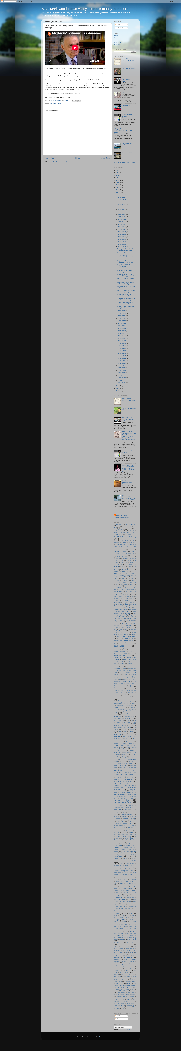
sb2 (126, 917)
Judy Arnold (132, 731)
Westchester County (119, 1005)
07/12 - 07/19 (122, 316)
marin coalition (122, 767)
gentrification (126, 681)
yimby (121, 1007)
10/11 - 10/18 (122, 222)
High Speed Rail (121, 700)
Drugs (131, 642)
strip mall (124, 961)
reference (116, 890)
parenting (123, 843)
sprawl (121, 952)
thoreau (133, 978)
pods (128, 856)
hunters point (124, 714)
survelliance (117, 967)
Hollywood (122, 702)
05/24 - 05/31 (122, 333)
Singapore (132, 935)
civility (130, 593)
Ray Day (129, 885)
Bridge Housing (127, 570)
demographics (118, 627)
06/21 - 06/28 (122, 323)
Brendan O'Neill (123, 568)
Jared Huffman (127, 723)
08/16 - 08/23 (122, 241)
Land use (129, 741)
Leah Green (123, 749)
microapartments (127, 814)
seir (131, 926)
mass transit (129, 807)
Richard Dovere (122, 896)
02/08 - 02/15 (122, 370)
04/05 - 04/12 (122, 350)
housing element (119, 707)
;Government (118, 524)
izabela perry (119, 722)
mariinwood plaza (122, 763)
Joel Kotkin (127, 727)
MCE (120, 809)
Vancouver (131, 996)
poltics (121, 863)
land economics (118, 741)
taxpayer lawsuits (125, 974)
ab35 (135, 528)
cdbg (126, 586)
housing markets (120, 709)
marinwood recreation (127, 798)
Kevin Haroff (131, 736)
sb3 (130, 917)
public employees (123, 879)
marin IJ (132, 774)
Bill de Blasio (129, 560)
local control (133, 754)
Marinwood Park (119, 794)
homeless (130, 702)
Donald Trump (128, 640)
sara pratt (134, 911)
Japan (120, 723)
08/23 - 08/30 (122, 239)
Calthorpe (116, 580)
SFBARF (132, 932)
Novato (118, 836)
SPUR (126, 952)
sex (126, 931)
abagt (115, 532)
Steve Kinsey (128, 957)
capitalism (125, 582)
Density (120, 629)
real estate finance (123, 886)
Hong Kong (127, 703)
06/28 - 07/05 (122, 321)
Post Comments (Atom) (60, 162)
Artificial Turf (119, 553)
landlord (116, 743)
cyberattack (133, 615)
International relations (119, 720)
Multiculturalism (117, 829)
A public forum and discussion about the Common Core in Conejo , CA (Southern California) (128, 468)
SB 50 (115, 915)
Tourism (134, 981)
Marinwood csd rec (119, 787)
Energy (125, 653)
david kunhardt (118, 622)
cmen (128, 596)
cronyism (127, 613)
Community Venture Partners (129, 602)
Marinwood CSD (122, 783)
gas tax (125, 679)
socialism (130, 945)
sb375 (117, 919)
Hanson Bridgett (123, 694)
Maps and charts (119, 42)
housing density (130, 705)
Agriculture (116, 542)
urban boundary (121, 992)
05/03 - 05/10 (122, 340)
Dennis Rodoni (130, 627)
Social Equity (131, 943)
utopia (125, 996)
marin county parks (126, 772)
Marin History (124, 774)
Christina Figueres (130, 589)
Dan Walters (117, 618)
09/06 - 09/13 (122, 234)
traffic (128, 983)
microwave (124, 816)
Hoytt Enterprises (127, 711)
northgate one (133, 834)
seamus (132, 924)
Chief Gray (128, 587)
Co (132, 596)
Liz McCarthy (125, 754)
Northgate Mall (124, 834)
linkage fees (126, 752)
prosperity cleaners (129, 878)
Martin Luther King (118, 807)
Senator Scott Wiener (126, 930)
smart (122, 939)
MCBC (115, 809)
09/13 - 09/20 (122, 232)
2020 (118, 180)
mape (124, 761)
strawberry (116, 959)
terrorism (120, 978)
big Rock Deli (133, 558)
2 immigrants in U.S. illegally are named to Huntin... (125, 279)
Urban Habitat (131, 992)
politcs (125, 858)
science (129, 923)
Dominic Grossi (118, 640)
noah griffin (116, 834)
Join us (116, 38)
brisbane (116, 571)
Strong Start (131, 961)
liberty (115, 752)
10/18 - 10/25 (122, 219)
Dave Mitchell (131, 620)
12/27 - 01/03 (122, 194)
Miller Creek (120, 821)
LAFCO (132, 740)
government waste (130, 688)
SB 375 (131, 914)
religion (134, 890)
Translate (128, 1029)
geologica (121, 683)
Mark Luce (122, 805)
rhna (115, 895)
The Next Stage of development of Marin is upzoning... (126, 299)
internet (127, 720)
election (125, 649)
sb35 (135, 917)
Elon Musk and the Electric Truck (127, 144)
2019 (118, 182)
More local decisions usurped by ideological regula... (126, 291)
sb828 (124, 921)
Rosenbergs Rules (125, 903)
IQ (135, 720)
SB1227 (116, 917)
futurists (125, 676)
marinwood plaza (122, 796)
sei (127, 926)
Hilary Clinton (131, 700)
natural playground (118, 830)
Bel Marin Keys (131, 556)
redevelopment (127, 888)
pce (133, 845)
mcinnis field (127, 809)
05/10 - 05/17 (122, 338)
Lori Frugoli (131, 756)
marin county (118, 770)
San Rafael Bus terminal (127, 910)
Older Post (105, 158)
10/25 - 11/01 (122, 217)
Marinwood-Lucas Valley (123, 802)
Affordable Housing (125, 536)
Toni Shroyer (127, 981)
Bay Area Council (121, 557)
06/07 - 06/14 (122, 328)
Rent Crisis (127, 894)
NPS (117, 838)
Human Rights (125, 713)
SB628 (131, 919)
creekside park (132, 609)
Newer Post (49, 158)
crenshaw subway (120, 611)
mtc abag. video (118, 825)
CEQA (119, 587)
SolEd (128, 947)
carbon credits (133, 582)
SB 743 (122, 915)
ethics (117, 661)
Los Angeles (117, 757)
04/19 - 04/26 (122, 345)
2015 (118, 192)
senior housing (118, 932)
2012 (118, 391)
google (115, 687)
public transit (129, 881)
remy (124, 892)
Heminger (129, 696)
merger (128, 812)
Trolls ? (124, 92)
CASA (131, 584)
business (132, 573)
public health (133, 879)
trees (122, 989)
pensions (117, 847)
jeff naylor (116, 725)
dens (115, 629)
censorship (133, 586)
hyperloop (131, 714)
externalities (128, 661)
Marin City (123, 765)
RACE (115, 883)
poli (133, 856)
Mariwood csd (128, 804)
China (121, 589)
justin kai (130, 733)
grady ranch (120, 692)
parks (135, 843)
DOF (119, 638)
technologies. (126, 976)
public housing (119, 881)
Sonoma (121, 948)
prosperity (118, 877)
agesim (132, 540)
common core (127, 600)
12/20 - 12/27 (122, 197)
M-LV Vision (122, 759)
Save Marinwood (121, 515)
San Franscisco (128, 908)
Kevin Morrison (118, 738)
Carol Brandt (124, 584)
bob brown (129, 564)
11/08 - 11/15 (122, 212)
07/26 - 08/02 (122, 311)
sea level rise (124, 924)
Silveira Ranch (120, 935)
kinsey (127, 738)
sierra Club (129, 933)
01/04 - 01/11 (122, 383)
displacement (124, 634)
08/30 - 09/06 (122, 237)
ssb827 (131, 952)
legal (125, 750)
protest (115, 879)
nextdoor (124, 832)
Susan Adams (127, 967)
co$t (121, 598)
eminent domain (119, 651)
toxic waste (119, 983)
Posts (118, 24)
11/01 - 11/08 (122, 214)
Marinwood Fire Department (123, 781)
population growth (129, 865)
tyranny (116, 991)
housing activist (120, 705)
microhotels (116, 816)
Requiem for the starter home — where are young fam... (126, 261)
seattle (115, 926)
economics (53, 103)
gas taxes (131, 679)
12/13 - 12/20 (122, 199)
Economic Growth (126, 643)
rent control (119, 894)
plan (128, 851)
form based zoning (120, 670)
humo (133, 713)
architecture (133, 551)
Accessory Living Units (127, 532)
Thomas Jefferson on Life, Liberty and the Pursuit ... (125, 303)
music (132, 829)
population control (118, 865)
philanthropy (131, 849)
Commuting (119, 604)
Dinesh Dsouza (132, 631)
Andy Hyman (128, 548)
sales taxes (133, 906)
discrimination (125, 632)
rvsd (117, 906)
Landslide (123, 743)
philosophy (116, 851)
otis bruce (129, 842)
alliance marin (132, 542)
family (127, 665)
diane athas (133, 629)
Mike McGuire (117, 820)
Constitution (133, 606)
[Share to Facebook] (78, 101)
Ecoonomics (132, 648)
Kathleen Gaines (130, 734)
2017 (118, 187)
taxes (127, 972)
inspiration (128, 718)
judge (125, 731)
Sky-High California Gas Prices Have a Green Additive (126, 249)
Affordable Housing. (124, 540)
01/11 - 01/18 (122, 380)
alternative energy (122, 544)
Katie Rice (117, 736)
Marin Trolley (130, 777)
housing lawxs (133, 707)
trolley (127, 989)
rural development (132, 904)
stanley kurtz (119, 955)
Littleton (118, 754)
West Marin (130, 1003)
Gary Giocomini (128, 677)
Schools (123, 923)
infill (115, 718)
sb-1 (127, 915)
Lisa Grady (133, 752)
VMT (122, 998)
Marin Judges (117, 776)
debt (118, 623)
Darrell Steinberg (127, 618)
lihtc (120, 752)
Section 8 (122, 926)
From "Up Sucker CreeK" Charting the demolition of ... (126, 271)
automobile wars (118, 555)
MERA (123, 812)
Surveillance (126, 965)
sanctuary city (117, 911)
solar (122, 947)
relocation (118, 892)
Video (115, 998)
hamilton (116, 694)
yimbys (129, 1007)
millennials (133, 820)
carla (117, 584)
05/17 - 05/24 (122, 335)
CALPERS (131, 578)
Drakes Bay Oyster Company (121, 642)
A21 (115, 528)
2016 (118, 190)
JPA (115, 731)
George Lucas (129, 683)
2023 (118, 172)
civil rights (124, 593)
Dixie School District (129, 636)
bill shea (122, 562)
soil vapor (116, 946)
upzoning (133, 991)
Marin (115, 765)
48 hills (118, 526)
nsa (121, 838)
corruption (128, 607)
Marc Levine (132, 761)
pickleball (123, 851)
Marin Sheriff (120, 777)
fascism (116, 666)
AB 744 (122, 528)
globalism (125, 685)
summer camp (126, 963)
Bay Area (133, 555)
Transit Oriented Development (128, 985)
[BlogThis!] (75, 101)
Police (116, 858)
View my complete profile (121, 517)
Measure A (117, 811)
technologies (117, 976)
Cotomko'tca (123, 609)
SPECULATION (126, 950)
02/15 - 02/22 (122, 368)
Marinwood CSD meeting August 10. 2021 (127, 79)
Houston (116, 711)
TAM (127, 970)
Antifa (131, 549)
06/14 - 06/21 (122, 326)
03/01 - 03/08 (122, 363)
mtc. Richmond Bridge (119, 827)
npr (135, 836)
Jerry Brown (131, 725)
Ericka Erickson (127, 659)
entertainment (120, 655)
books (123, 566)
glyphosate (132, 685)
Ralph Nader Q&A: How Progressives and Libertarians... (124, 266)
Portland (116, 867)
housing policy (130, 709)
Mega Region (117, 812)
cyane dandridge (124, 615)
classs (133, 594)
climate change (118, 596)
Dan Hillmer (132, 616)
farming (132, 665)
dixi (118, 636)
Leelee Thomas (118, 750)
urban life (116, 994)
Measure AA (125, 811)
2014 (118, 386)
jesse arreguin (117, 727)
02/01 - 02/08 (122, 373)
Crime (128, 611)
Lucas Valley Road (126, 757)
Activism (117, 534)
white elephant (130, 1005)
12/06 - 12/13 (122, 202)
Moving (125, 823)
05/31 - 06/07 (122, 331)
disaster (118, 632)
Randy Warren (120, 885)
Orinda (123, 842)
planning (116, 855)
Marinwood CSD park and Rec (124, 785)
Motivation (118, 823)
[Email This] (73, 101)
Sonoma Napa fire (130, 948)
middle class (133, 816)
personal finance (128, 847)
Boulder (129, 566)
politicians (125, 861)
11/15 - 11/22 (122, 209)
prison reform (117, 872)
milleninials (125, 820)
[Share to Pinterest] (80, 101)
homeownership (118, 703)
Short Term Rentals (119, 933)
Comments (119, 27)
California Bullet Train (131, 575)
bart (127, 555)
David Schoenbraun (131, 622)
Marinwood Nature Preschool (127, 792)
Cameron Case (125, 580)
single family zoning (119, 937)
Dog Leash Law (128, 638)
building (125, 573)
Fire (122, 667)
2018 (118, 185)
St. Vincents (122, 954)
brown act (125, 571)
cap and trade (117, 582)
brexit (130, 568)
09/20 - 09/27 (122, 229)
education (117, 649)
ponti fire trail (130, 863)
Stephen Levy (127, 955)
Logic (117, 756)
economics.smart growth (120, 648)
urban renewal (125, 994)
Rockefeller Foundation (125, 901)
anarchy (128, 546)
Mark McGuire (131, 805)
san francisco (119, 908)
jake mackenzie (128, 722)
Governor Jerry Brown (130, 690)
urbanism (133, 994)
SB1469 (121, 917)
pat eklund (127, 845)
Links (115, 40)
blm (127, 562)
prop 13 (132, 874)
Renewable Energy (131, 892)
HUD (115, 713)
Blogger (101, 1037)
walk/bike (122, 999)
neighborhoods (128, 830)
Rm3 (130, 899)
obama (126, 838)
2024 (118, 170)
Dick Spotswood (121, 631)
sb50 (123, 919)
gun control (131, 692)
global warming (117, 685)
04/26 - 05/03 (122, 343)
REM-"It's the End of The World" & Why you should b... (126, 275)
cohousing (116, 600)
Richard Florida (132, 895)
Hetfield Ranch (122, 698)
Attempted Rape (130, 553)
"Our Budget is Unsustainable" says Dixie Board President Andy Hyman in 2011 (128, 498)
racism (121, 883)
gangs (131, 676)
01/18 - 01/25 (122, 378)
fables (122, 663)
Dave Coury (123, 620)
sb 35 (124, 914)
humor (116, 714)
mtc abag (126, 825)
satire (118, 914)
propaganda (117, 876)
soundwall (116, 950)
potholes (124, 867)
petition (123, 849)
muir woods (131, 827)
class (128, 594)
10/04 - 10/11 (122, 224)
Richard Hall (119, 897)
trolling (132, 989)
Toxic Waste (117, 44)
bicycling (124, 558)
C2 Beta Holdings (119, 575)
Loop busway (124, 756)
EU (122, 661)
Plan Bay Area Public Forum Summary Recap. (128, 482)
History (115, 702)
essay (134, 659)
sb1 (133, 915)
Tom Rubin (124, 979)
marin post (125, 776)
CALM (123, 578)
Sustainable (117, 970)
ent (132, 653)
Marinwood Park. (131, 794)
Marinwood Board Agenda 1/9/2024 (124, 162)
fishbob (124, 668)
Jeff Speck (123, 725)
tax (121, 972)
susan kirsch (118, 968)
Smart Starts (131, 941)
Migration (118, 818)
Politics (59, 103)
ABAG (119, 530)
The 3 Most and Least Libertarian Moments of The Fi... (126, 257)
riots (115, 899)
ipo (132, 720)
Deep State (125, 623)
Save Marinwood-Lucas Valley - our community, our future (84, 9)
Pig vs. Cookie (126, 105)
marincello (116, 779)
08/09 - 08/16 (122, 244)
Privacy (126, 872)
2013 (118, 388)
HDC (124, 696)
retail (133, 894)
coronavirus (119, 607)
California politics (121, 577)
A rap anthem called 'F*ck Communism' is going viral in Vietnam (123, 130)
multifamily (126, 829)
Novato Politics (126, 836)
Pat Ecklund (119, 845)
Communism (117, 602)
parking (130, 843)
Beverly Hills (117, 558)
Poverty (132, 867)
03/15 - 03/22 (122, 358)
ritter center (121, 899)
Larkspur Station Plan (121, 745)
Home (77, 158)
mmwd (134, 821)
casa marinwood (118, 586)
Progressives (123, 874)
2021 (118, 177)
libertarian (131, 750)
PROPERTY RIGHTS (130, 876)
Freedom (126, 674)
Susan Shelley (129, 968)
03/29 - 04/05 (122, 353)
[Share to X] (77, 101)
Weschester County (119, 1003)
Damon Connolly (121, 616)
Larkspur (131, 743)
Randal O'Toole (131, 883)
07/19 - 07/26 (122, 313)
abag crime (131, 530)
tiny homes (116, 979)
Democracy (128, 625)
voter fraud (128, 998)
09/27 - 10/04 (122, 227)
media (132, 811)
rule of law (123, 904)
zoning (122, 1008)
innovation (120, 718)
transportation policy (123, 987)
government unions (119, 688)
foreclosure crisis (132, 668)
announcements (119, 549)
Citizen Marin (118, 591)
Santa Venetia (126, 911)
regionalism (125, 890)
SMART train (118, 943)
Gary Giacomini (118, 678)
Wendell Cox (127, 1001)
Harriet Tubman (132, 694)
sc (129, 921)
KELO (124, 736)
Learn (132, 749)
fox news (129, 670)
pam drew (116, 843)
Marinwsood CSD (118, 804)
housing (134, 703)
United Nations (124, 991)
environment (118, 657)
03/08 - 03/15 (122, 360)
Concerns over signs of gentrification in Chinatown (125, 295)
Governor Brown (118, 690)
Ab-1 (127, 528)
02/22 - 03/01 (122, 365)
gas (120, 679)
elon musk (131, 649)
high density (132, 698)
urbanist (119, 996)
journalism (132, 729)
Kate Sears (117, 734)
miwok (129, 821)
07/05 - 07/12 (122, 318)
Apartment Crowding (120, 551)
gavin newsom (117, 681)
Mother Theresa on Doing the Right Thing (128, 59)
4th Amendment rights (127, 526)
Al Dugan (123, 542)
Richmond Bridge (131, 897)
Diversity (133, 634)
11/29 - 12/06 (122, 204)
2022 (118, 175)
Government (126, 687)
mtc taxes (132, 825)
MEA (133, 809)
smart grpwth (121, 941)
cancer (132, 580)
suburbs (116, 963)
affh (129, 534)
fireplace (129, 666)
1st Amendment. (131, 524)
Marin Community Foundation (127, 769)
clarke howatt (120, 594)
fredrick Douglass (125, 672)
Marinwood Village (122, 800)
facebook (130, 663)
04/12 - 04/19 (122, 348)
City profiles (129, 591)
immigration (117, 716)
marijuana (131, 763)
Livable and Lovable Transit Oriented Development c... (125, 283)
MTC (130, 823)
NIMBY (131, 832)
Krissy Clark (125, 740)
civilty (135, 593)
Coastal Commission (129, 598)
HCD (117, 696)
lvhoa (135, 757)
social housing (121, 945)
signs (135, 933)
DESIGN (126, 629)
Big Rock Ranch (120, 560)
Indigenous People (129, 716)
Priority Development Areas (123, 871)
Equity (129, 657)
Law (122, 747)
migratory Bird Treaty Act (128, 818)
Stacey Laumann (132, 954)
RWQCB (122, 906)
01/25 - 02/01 (122, 375)
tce (133, 974)
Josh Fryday (124, 729)
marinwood (128, 779)
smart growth (131, 939)
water (128, 999)
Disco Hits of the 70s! (123, 253)
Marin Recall (133, 776)
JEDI (133, 723)
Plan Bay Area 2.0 (127, 853)
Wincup (115, 1006)
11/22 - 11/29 (122, 207)
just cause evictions (121, 733)
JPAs (120, 731)
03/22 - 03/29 (122, 355)
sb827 (116, 921)
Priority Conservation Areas (123, 869)
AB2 (131, 528)
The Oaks (127, 978)
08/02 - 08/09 (122, 246)
